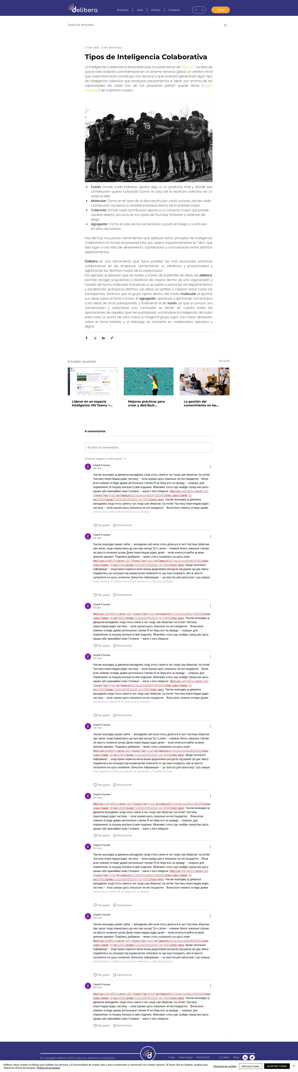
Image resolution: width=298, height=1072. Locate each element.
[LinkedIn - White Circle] (245, 1057)
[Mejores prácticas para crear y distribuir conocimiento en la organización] (149, 381)
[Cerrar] (294, 1066)
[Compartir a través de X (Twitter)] (95, 338)
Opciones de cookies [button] (224, 1066)
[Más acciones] (210, 467)
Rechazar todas (250, 1066)
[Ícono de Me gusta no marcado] (95, 525)
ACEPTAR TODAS (277, 1066)
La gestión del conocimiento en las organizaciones (200, 403)
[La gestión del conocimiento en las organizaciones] (205, 381)
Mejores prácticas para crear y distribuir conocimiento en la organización (146, 403)
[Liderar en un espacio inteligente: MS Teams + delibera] (93, 381)
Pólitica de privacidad (48, 1067)
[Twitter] (252, 1057)
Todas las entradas (81, 25)
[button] (225, 25)
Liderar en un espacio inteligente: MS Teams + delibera (91, 403)
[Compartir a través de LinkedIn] (103, 338)
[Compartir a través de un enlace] (111, 338)
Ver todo (224, 361)
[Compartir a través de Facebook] (86, 338)
